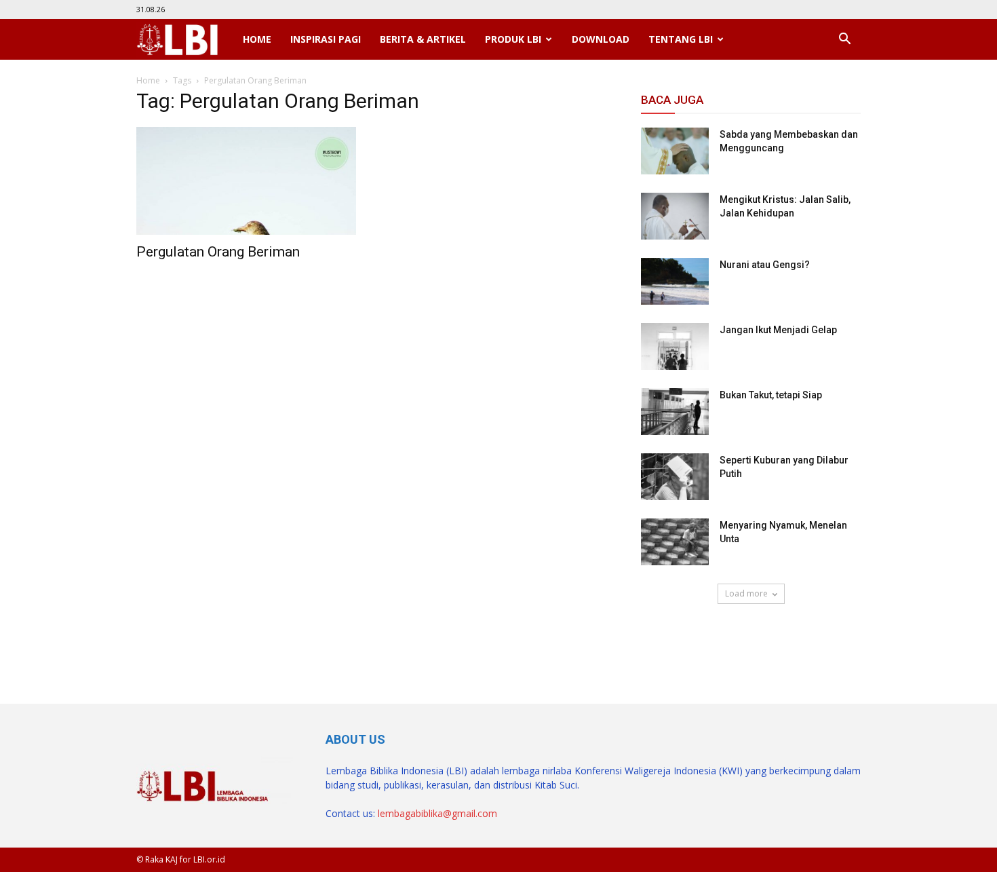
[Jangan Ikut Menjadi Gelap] (675, 346)
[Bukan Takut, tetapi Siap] (675, 411)
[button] (844, 39)
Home (257, 39)
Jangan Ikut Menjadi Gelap (778, 329)
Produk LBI (513, 39)
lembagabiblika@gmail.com (437, 813)
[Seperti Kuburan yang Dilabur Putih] (675, 476)
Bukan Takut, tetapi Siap (771, 395)
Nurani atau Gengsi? (765, 264)
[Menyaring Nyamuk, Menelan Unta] (675, 541)
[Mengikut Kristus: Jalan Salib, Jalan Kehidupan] (675, 216)
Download (600, 39)
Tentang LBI (680, 39)
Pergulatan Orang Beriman (218, 252)
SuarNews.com (675, 643)
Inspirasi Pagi (325, 39)
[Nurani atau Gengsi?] (675, 281)
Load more (746, 593)
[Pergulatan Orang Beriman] (246, 181)
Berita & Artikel (423, 39)
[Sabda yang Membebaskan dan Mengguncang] (675, 151)
